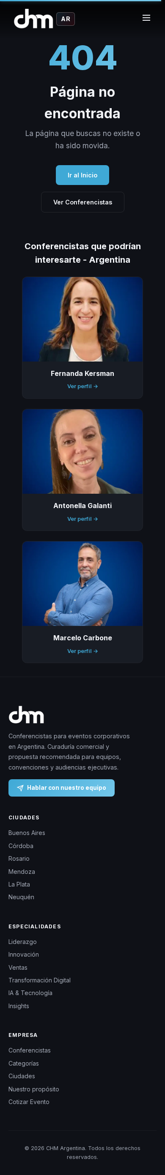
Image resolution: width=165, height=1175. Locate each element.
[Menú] (146, 19)
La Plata (19, 884)
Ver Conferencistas (82, 202)
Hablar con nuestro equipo (66, 787)
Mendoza (21, 871)
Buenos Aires (26, 832)
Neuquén (21, 896)
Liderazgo (22, 941)
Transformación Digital (39, 980)
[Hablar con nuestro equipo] (148, 1135)
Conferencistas (29, 1050)
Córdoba (20, 845)
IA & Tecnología (30, 992)
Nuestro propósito (33, 1089)
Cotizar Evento (29, 1101)
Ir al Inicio (82, 175)
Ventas (18, 967)
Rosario (19, 858)
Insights (18, 1005)
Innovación (23, 954)
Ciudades (21, 1076)
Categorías (23, 1063)
